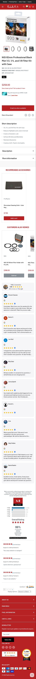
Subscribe (8, 640)
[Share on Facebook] (26, 115)
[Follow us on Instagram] (6, 647)
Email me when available (18, 108)
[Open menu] (2, 6)
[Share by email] (29, 115)
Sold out (13, 275)
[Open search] (24, 6)
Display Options (12, 591)
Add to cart (14, 218)
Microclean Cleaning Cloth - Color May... (14, 206)
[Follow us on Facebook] (3, 647)
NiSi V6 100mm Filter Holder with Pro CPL (14, 263)
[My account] (33, 6)
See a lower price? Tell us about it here (13, 88)
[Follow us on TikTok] (13, 647)
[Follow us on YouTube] (10, 647)
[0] (30, 7)
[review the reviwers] (4, 301)
